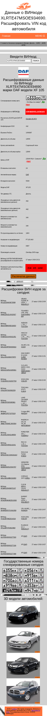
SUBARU (25, 436)
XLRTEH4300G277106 (8, 545)
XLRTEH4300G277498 (8, 554)
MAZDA (24, 413)
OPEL (27, 478)
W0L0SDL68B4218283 (8, 478)
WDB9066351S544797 (8, 467)
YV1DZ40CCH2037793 (8, 381)
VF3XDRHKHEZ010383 (9, 500)
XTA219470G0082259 (8, 390)
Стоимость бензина (7, 43)
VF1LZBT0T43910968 (8, 528)
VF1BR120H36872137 (8, 488)
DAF (27, 175)
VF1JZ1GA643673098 (8, 302)
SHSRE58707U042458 (8, 510)
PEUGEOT (25, 502)
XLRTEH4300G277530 (8, 537)
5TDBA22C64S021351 (8, 337)
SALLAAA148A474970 (8, 357)
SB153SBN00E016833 (8, 326)
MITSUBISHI (26, 426)
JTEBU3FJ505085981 (8, 402)
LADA (23, 391)
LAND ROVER (24, 358)
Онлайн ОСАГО (31, 119)
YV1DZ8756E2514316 (8, 519)
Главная (6, 36)
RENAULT (25, 304)
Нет (28, 104)
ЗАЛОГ (40, 268)
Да (43, 102)
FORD (24, 456)
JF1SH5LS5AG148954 (8, 435)
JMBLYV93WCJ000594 (8, 424)
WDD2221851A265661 (8, 370)
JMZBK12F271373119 (8, 413)
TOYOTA (24, 327)
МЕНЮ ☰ (40, 36)
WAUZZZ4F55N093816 (8, 347)
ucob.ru (14, 709)
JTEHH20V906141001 (8, 445)
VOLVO (24, 381)
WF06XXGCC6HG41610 (9, 455)
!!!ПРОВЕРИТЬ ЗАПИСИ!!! (35, 112)
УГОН (29, 268)
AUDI (23, 347)
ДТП (34, 268)
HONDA (24, 510)
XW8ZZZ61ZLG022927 (8, 314)
